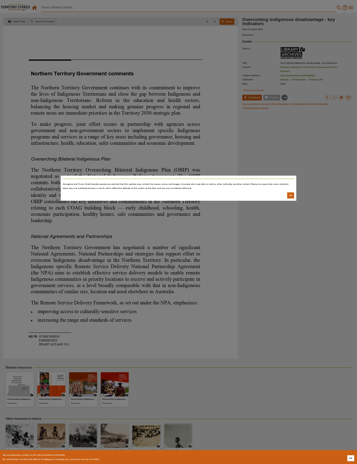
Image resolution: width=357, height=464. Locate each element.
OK (290, 195)
